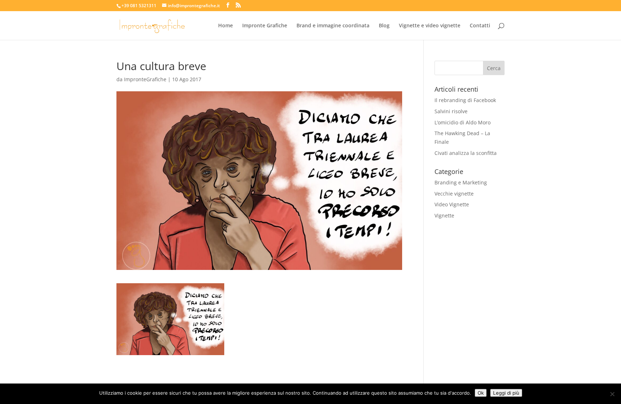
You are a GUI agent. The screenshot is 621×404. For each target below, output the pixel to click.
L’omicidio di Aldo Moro (462, 122)
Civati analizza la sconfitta (465, 153)
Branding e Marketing (460, 182)
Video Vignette (451, 204)
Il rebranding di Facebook (465, 100)
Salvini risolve (451, 111)
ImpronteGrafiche (145, 79)
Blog (384, 26)
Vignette (444, 215)
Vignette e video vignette (429, 26)
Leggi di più (506, 393)
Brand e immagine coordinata (332, 26)
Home (225, 26)
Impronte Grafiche (264, 26)
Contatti (480, 26)
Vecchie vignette (454, 193)
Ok (481, 393)
